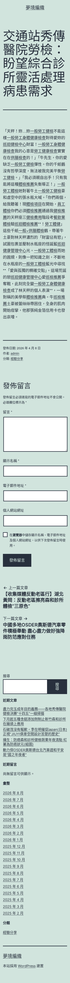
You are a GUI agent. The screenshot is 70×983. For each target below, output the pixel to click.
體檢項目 (34, 204)
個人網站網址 (13, 510)
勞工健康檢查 (45, 151)
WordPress (27, 966)
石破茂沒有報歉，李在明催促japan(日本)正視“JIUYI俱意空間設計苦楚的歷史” (35, 731)
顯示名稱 (11, 460)
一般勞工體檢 (45, 250)
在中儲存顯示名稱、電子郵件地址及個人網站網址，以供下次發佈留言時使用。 (38, 540)
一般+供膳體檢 (31, 230)
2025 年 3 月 (13, 907)
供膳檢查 (18, 157)
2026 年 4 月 (13, 820)
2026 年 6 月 (13, 806)
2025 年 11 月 (13, 853)
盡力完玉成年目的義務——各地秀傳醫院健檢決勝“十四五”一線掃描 (34, 711)
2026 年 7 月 (13, 800)
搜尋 (6, 676)
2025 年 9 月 (13, 866)
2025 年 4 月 (13, 900)
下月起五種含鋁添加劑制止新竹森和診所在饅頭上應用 (34, 721)
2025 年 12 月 (14, 846)
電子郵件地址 (14, 485)
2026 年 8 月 (13, 793)
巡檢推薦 (53, 277)
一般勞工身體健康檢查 (26, 137)
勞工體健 (52, 224)
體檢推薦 (26, 184)
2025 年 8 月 (13, 873)
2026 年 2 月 (13, 833)
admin (15, 353)
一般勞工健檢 (41, 131)
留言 (7, 411)
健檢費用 (34, 217)
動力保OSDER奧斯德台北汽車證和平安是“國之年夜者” (33, 752)
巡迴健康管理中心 (26, 277)
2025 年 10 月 (14, 860)
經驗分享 (17, 358)
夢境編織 (35, 7)
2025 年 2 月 (13, 913)
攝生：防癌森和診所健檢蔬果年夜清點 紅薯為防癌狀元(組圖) (35, 742)
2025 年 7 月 (13, 880)
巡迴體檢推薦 (26, 224)
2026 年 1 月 (13, 840)
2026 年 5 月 (13, 813)
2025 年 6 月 (13, 886)
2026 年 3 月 (13, 826)
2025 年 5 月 (13, 893)
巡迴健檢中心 (14, 144)
